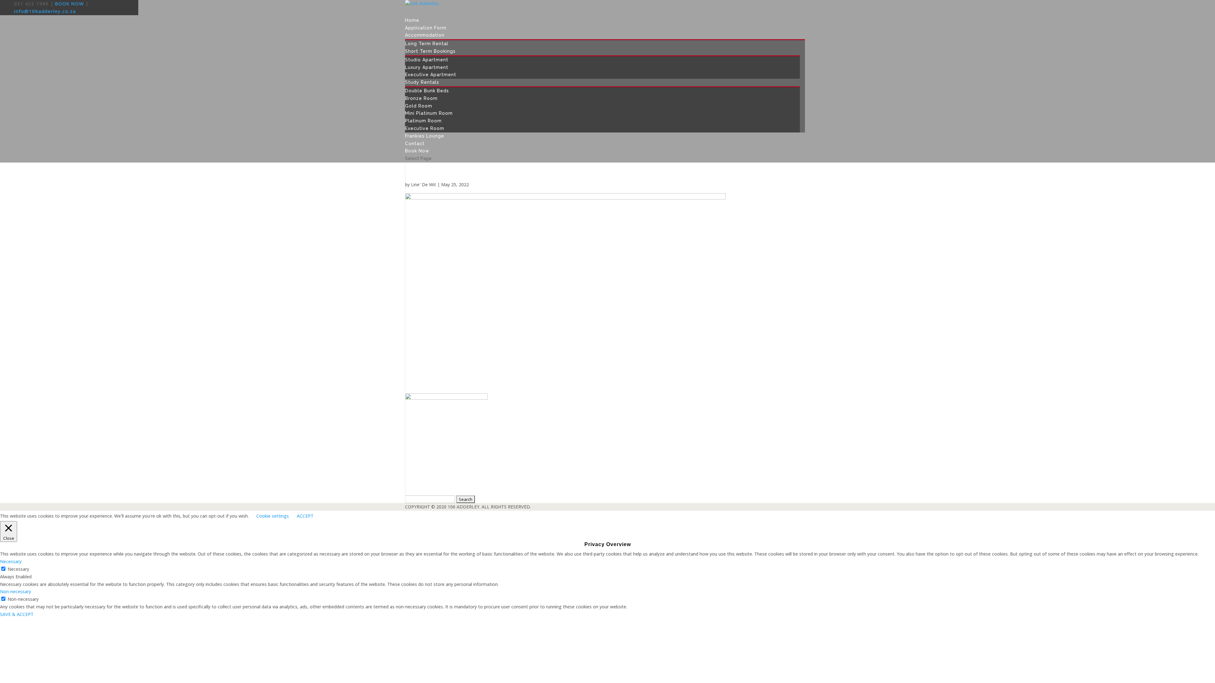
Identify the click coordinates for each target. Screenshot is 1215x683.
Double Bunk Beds (427, 90)
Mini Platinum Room (429, 113)
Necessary (18, 569)
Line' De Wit (423, 185)
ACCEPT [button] (305, 516)
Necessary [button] (11, 561)
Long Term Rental (426, 43)
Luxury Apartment (426, 67)
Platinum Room (423, 120)
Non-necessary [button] (15, 591)
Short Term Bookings (430, 51)
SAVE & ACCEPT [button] (17, 614)
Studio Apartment (426, 59)
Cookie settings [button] (272, 516)
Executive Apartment (430, 74)
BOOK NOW (69, 3)
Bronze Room (421, 98)
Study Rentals (422, 82)
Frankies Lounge (424, 135)
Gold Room (418, 105)
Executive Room (424, 128)
